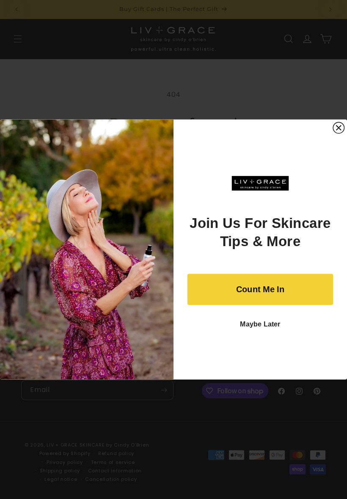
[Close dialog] (338, 127)
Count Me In (260, 289)
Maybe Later (260, 324)
